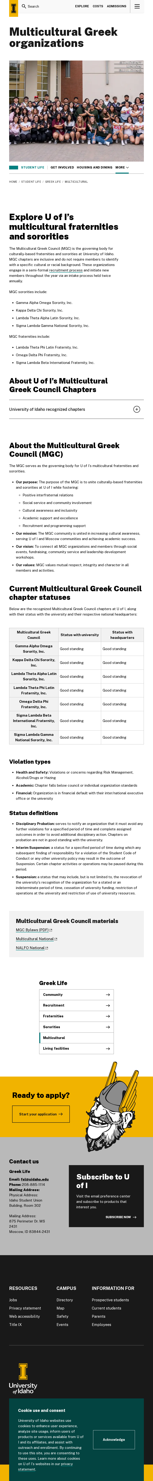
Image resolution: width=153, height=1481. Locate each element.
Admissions (116, 6)
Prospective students (110, 1300)
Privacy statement (25, 1308)
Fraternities (53, 1016)
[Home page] (13, 8)
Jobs (13, 1300)
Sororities (51, 1027)
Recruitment (53, 1005)
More (122, 167)
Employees (101, 1324)
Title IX (15, 1324)
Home (13, 181)
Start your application (38, 1114)
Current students (106, 1308)
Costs (98, 6)
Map (60, 1308)
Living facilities (56, 1048)
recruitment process (66, 270)
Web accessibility (24, 1316)
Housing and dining (94, 167)
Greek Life (53, 181)
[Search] (24, 6)
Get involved (62, 167)
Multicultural (54, 1038)
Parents (98, 1316)
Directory (65, 1300)
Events (62, 1324)
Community (53, 995)
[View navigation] (137, 6)
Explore (82, 6)
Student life (32, 167)
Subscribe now (118, 1217)
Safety (62, 1316)
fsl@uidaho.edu (35, 1179)
